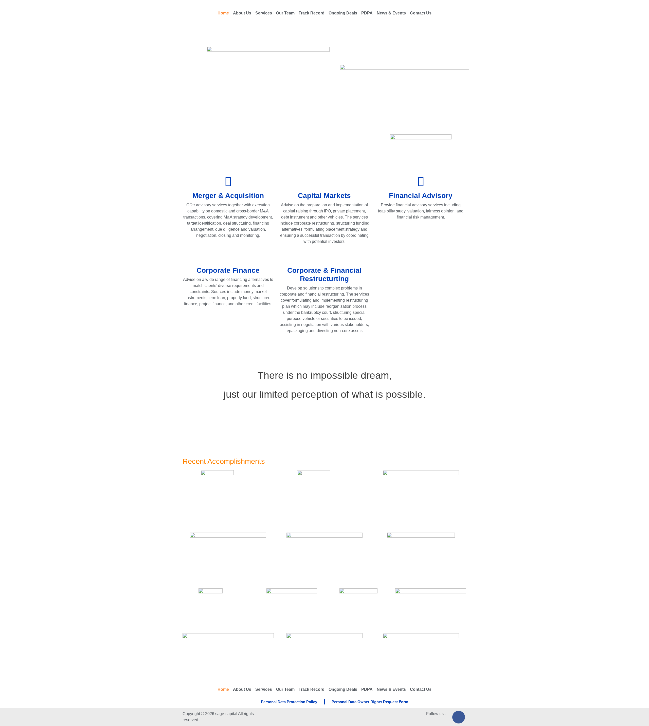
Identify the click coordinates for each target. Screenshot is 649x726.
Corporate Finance (228, 270)
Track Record (311, 13)
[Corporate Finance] (228, 256)
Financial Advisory (421, 195)
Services (263, 13)
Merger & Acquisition (228, 195)
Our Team (285, 13)
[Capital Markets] (324, 181)
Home (223, 13)
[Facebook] (458, 717)
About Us (242, 13)
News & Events (391, 13)
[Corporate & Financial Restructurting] (324, 256)
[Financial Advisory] (420, 181)
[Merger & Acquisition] (228, 181)
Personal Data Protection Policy (289, 702)
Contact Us (420, 13)
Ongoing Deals (343, 13)
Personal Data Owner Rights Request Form (370, 702)
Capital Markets (324, 195)
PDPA (367, 13)
